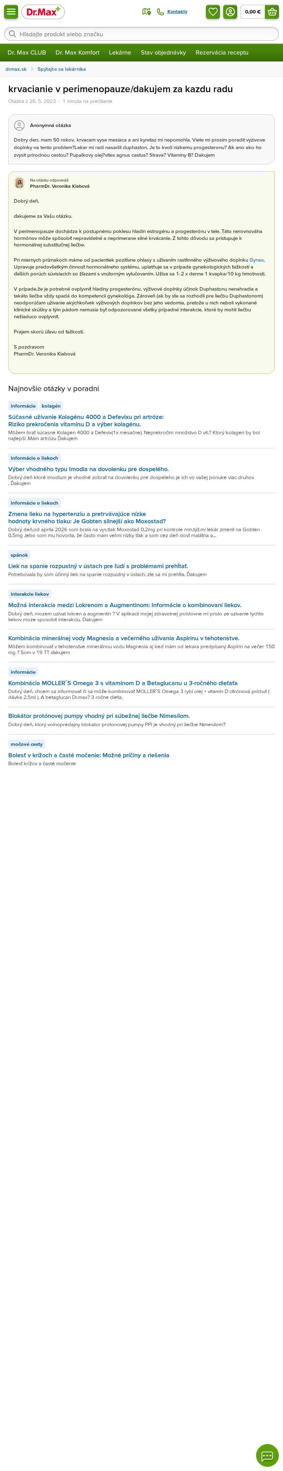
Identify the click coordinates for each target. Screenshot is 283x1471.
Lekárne (120, 52)
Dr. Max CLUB (27, 52)
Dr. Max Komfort (77, 52)
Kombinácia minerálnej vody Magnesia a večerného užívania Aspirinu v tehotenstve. (124, 638)
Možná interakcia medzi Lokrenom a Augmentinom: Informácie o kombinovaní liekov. (124, 604)
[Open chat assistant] (267, 1455)
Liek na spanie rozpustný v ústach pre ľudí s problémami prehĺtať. (98, 565)
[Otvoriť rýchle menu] (11, 12)
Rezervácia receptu (222, 52)
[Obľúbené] (213, 12)
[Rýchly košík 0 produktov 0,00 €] (272, 12)
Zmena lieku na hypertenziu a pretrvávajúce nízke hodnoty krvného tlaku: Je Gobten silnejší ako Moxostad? (87, 517)
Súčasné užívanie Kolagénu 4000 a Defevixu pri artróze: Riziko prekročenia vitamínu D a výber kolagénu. (86, 420)
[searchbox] (141, 34)
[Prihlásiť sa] (230, 12)
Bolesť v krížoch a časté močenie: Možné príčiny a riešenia (88, 755)
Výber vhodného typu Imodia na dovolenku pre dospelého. (88, 469)
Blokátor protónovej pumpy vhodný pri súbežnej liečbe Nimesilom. (99, 715)
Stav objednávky (163, 52)
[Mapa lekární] (147, 12)
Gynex (257, 260)
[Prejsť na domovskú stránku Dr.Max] (43, 11)
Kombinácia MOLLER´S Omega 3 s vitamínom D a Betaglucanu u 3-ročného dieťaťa (123, 682)
